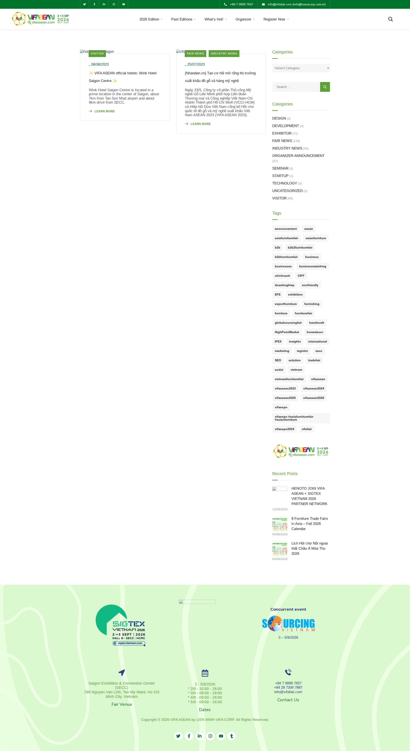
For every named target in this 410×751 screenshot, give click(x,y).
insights (295, 341)
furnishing (311, 304)
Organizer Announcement (298, 156)
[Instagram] (114, 4)
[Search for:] (301, 87)
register (302, 351)
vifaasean (318, 379)
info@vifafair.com (288, 692)
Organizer (243, 19)
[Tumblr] (231, 736)
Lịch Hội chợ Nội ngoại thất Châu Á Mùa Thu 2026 (309, 548)
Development (285, 126)
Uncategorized (287, 191)
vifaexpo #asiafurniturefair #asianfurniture (294, 418)
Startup (280, 176)
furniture (281, 313)
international (317, 341)
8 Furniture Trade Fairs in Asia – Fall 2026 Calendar (309, 524)
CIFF (301, 275)
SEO (278, 360)
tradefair (314, 360)
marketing (282, 351)
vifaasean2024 (313, 388)
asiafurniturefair (286, 238)
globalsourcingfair (288, 322)
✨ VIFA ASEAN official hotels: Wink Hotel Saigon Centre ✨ (123, 77)
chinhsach (282, 275)
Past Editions (181, 19)
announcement (286, 228)
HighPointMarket (287, 332)
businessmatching (312, 266)
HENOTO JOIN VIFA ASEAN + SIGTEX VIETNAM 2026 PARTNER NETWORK (309, 496)
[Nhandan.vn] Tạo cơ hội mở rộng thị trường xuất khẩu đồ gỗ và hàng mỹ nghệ (220, 77)
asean (308, 228)
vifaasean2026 (313, 398)
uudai (279, 369)
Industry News (224, 53)
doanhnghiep (284, 285)
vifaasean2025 (285, 398)
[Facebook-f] (94, 4)
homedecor (315, 332)
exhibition (295, 294)
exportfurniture (286, 304)
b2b (277, 247)
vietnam (296, 369)
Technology (284, 183)
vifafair (307, 429)
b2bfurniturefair (286, 257)
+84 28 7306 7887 (288, 687)
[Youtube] (123, 4)
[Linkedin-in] (104, 4)
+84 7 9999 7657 (288, 683)
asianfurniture (316, 238)
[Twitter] (84, 4)
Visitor (97, 53)
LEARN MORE (104, 111)
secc (318, 351)
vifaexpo (281, 407)
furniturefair (303, 313)
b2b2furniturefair (300, 247)
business (312, 257)
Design (279, 118)
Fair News (195, 53)
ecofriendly (310, 285)
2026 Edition (149, 19)
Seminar (280, 168)
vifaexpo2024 (284, 429)
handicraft (316, 322)
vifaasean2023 (285, 388)
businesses (283, 266)
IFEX (278, 341)
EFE (278, 294)
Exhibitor (281, 133)
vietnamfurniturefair (289, 379)
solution (294, 360)
